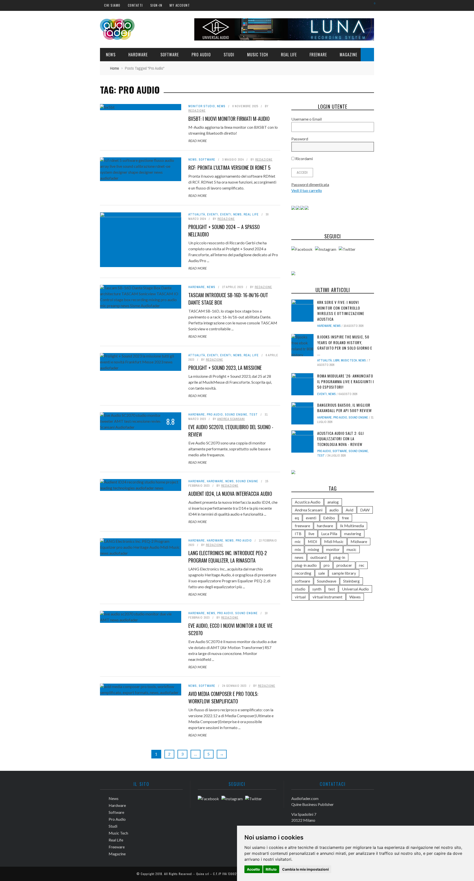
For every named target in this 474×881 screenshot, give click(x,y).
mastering (352, 533)
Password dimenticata (310, 184)
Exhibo (329, 517)
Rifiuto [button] (271, 869)
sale (321, 573)
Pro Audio (201, 55)
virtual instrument (327, 596)
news (299, 557)
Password (299, 138)
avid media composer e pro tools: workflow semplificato (223, 697)
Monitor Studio (201, 106)
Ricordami (304, 158)
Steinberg (351, 581)
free (345, 517)
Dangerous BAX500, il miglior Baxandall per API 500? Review (344, 407)
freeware (302, 525)
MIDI (312, 541)
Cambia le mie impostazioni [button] (305, 869)
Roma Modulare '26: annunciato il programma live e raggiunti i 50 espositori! (345, 381)
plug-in (339, 557)
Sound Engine (236, 415)
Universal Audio (355, 589)
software (302, 581)
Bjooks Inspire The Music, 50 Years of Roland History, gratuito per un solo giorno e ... (344, 345)
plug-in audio (306, 565)
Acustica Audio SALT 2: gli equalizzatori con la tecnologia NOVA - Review (340, 438)
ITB (298, 533)
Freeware (318, 55)
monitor (333, 549)
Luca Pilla (329, 533)
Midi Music (334, 541)
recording (303, 573)
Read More (197, 141)
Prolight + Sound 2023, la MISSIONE (225, 367)
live (311, 533)
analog (333, 502)
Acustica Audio (307, 502)
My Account (180, 5)
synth (316, 589)
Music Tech (257, 55)
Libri (336, 360)
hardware (325, 525)
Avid (349, 509)
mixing (313, 549)
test (253, 415)
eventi (311, 517)
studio (300, 589)
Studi (229, 55)
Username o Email (306, 119)
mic (298, 541)
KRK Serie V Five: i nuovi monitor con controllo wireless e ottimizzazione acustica (340, 310)
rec (361, 565)
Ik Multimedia (352, 525)
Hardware (138, 55)
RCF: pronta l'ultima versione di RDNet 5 (229, 167)
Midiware (359, 541)
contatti (135, 5)
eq (297, 517)
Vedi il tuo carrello (306, 190)
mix (298, 549)
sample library (344, 573)
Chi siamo (112, 5)
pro (327, 565)
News (111, 55)
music (351, 549)
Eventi (212, 214)
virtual (300, 596)
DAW (365, 509)
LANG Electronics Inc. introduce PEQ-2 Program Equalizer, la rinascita (227, 556)
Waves (355, 596)
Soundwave (326, 581)
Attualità (196, 214)
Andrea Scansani (231, 419)
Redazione (197, 111)
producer (344, 565)
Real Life (289, 55)
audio (334, 509)
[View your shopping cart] (372, 5)
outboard (318, 557)
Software (169, 55)
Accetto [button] (253, 869)
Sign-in (156, 5)
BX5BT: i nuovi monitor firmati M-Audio (229, 118)
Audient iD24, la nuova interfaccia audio (230, 493)
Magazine (348, 55)
